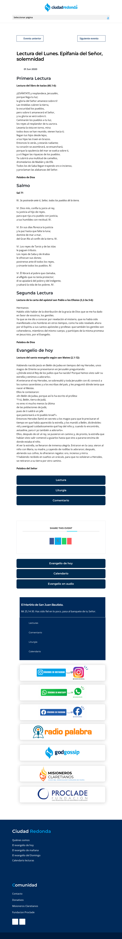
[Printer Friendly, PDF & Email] (96, 513)
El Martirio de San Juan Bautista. (42, 604)
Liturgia (61, 490)
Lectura (61, 480)
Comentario (61, 500)
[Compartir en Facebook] (52, 541)
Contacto (17, 893)
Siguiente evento (89, 38)
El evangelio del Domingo (26, 855)
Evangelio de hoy (61, 563)
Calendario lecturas (23, 860)
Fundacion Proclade (23, 912)
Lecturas (33, 623)
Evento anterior (32, 38)
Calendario (61, 573)
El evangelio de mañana (25, 850)
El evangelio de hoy (23, 845)
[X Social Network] (58, 541)
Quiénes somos (21, 840)
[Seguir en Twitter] (22, 922)
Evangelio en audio (61, 583)
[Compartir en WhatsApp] (64, 541)
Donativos (18, 900)
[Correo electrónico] (69, 541)
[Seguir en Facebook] (15, 922)
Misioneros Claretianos (25, 906)
